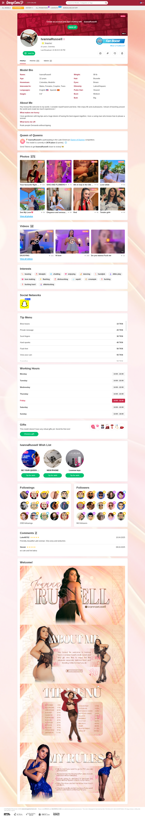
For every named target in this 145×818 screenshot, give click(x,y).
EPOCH (47, 809)
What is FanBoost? (117, 46)
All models (6, 8)
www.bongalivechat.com (29, 809)
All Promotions (42, 8)
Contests (54, 8)
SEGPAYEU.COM (56, 809)
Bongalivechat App (70, 8)
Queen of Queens (77, 140)
